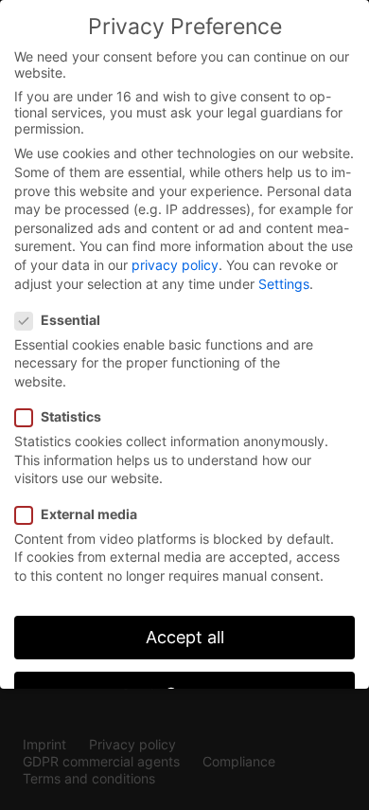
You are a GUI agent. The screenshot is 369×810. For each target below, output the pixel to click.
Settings (283, 284)
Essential (70, 320)
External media (89, 514)
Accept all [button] (185, 637)
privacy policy (175, 265)
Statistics (71, 416)
